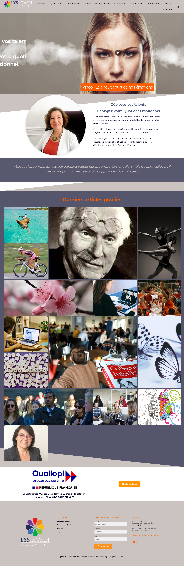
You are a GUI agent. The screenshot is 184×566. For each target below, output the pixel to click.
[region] (92, 52)
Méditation (136, 3)
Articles (168, 3)
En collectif (153, 3)
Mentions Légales (63, 521)
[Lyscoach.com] (18, 6)
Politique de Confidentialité (68, 525)
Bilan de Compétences (96, 3)
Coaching (119, 3)
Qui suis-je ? (56, 3)
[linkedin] (135, 541)
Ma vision (73, 3)
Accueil (41, 3)
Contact (167, 9)
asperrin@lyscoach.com (141, 525)
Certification (129, 484)
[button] (4, 53)
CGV (58, 533)
